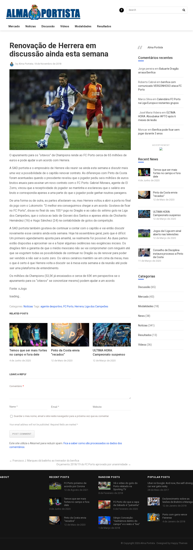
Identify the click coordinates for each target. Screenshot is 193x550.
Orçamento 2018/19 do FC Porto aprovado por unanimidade (92, 464)
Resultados (104, 26)
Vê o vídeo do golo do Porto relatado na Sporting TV (125, 486)
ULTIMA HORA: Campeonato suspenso (109, 352)
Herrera (79, 306)
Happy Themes (179, 543)
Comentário (16, 386)
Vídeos (64, 26)
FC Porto (68, 306)
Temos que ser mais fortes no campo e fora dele (28, 352)
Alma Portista (155, 47)
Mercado (14, 26)
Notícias (30, 26)
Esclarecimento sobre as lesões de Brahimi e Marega (177, 500)
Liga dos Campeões (96, 306)
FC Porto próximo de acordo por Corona (75, 485)
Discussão (48, 26)
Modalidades (83, 26)
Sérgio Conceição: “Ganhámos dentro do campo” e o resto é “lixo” (126, 521)
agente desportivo (51, 306)
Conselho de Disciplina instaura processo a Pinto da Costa (168, 253)
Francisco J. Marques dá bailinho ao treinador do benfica (46, 460)
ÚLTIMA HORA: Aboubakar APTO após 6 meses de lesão (157, 116)
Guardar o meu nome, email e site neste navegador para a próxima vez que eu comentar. (61, 416)
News (141, 315)
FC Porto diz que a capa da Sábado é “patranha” (126, 503)
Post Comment (21, 434)
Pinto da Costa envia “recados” (65, 352)
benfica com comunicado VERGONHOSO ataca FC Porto (160, 86)
